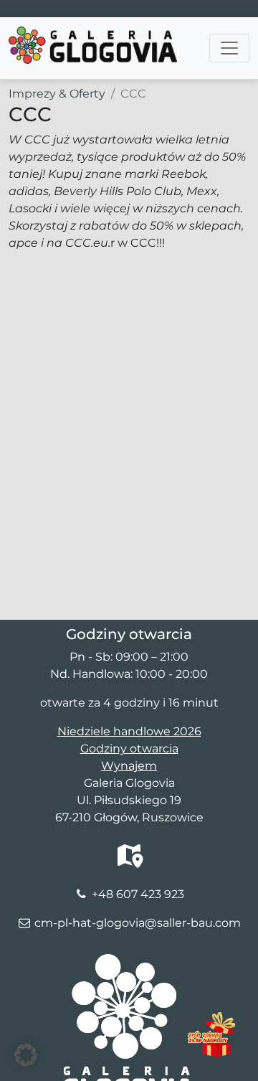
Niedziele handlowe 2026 (129, 731)
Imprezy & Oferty (57, 93)
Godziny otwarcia (129, 748)
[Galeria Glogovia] (93, 35)
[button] (26, 1055)
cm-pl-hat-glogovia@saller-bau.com (137, 923)
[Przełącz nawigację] (229, 48)
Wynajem (129, 766)
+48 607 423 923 (138, 894)
